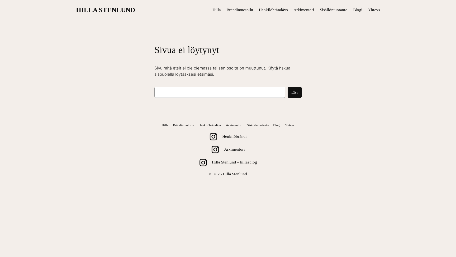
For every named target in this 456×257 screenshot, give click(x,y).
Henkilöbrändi (234, 136)
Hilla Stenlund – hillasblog (234, 162)
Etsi (294, 92)
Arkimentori (234, 149)
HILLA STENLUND (105, 10)
